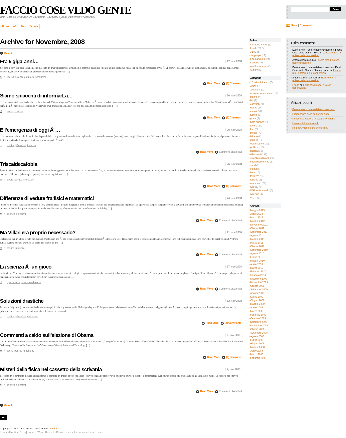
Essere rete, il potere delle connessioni (316, 54)
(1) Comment (233, 83)
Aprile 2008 (256, 350)
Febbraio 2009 (258, 314)
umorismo (255, 183)
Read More (213, 83)
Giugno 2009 (257, 300)
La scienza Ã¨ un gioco (25, 267)
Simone (254, 69)
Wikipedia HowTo (259, 190)
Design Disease (65, 432)
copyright (255, 104)
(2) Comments (233, 322)
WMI (252, 197)
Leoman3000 (257, 59)
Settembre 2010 (259, 250)
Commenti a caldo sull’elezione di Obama (46, 335)
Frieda (253, 48)
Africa (253, 86)
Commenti (306, 25)
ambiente (255, 89)
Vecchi (8, 53)
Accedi (53, 428)
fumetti (253, 114)
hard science (257, 122)
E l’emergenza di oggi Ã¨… (30, 130)
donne (253, 107)
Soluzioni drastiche (21, 301)
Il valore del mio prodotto (305, 123)
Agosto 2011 (257, 235)
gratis (253, 118)
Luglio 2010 (256, 257)
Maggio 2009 (257, 304)
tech (252, 172)
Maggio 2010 (257, 260)
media (253, 132)
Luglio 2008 (256, 340)
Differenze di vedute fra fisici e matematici (47, 198)
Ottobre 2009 (257, 286)
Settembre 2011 (259, 232)
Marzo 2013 (256, 217)
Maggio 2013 (257, 210)
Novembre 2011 (259, 224)
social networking (259, 161)
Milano (254, 136)
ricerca (254, 150)
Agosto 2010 (257, 253)
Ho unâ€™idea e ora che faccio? (310, 127)
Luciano (254, 62)
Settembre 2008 (259, 332)
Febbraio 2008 (258, 358)
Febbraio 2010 (258, 271)
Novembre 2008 (259, 325)
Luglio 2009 (256, 296)
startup (254, 168)
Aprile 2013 (256, 213)
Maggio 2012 (257, 221)
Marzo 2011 (256, 242)
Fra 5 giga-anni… (19, 61)
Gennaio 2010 (258, 275)
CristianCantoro (259, 44)
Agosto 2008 (257, 336)
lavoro (253, 125)
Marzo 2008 (256, 354)
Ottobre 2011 (257, 228)
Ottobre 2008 (257, 329)
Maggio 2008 (257, 347)
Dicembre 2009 (258, 278)
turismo (254, 179)
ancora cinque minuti (261, 93)
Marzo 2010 (256, 268)
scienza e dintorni (260, 158)
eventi (253, 111)
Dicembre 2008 (258, 322)
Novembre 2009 (259, 282)
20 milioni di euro (259, 82)
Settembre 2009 (259, 289)
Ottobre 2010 (257, 246)
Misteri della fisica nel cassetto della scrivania (51, 369)
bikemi (253, 96)
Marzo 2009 (256, 311)
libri (252, 129)
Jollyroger (255, 55)
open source (257, 143)
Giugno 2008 (257, 343)
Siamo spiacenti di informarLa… (36, 96)
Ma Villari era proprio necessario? (37, 233)
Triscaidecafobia (18, 164)
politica (254, 147)
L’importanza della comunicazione (311, 114)
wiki (252, 186)
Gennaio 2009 (258, 318)
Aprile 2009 (256, 307)
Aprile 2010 (256, 264)
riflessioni (255, 154)
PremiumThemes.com (90, 432)
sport (253, 165)
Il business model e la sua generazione (313, 118)
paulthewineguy (259, 66)
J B (252, 51)
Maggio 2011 (257, 239)
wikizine (254, 194)
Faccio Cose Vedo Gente (65, 10)
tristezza (254, 176)
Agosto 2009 (257, 293)
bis (251, 100)
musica (254, 140)
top (3, 417)
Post (294, 25)
